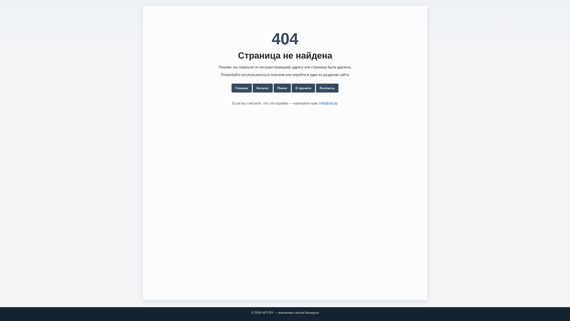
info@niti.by (328, 103)
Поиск (282, 88)
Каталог (262, 88)
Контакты (327, 88)
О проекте (303, 88)
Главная (241, 88)
